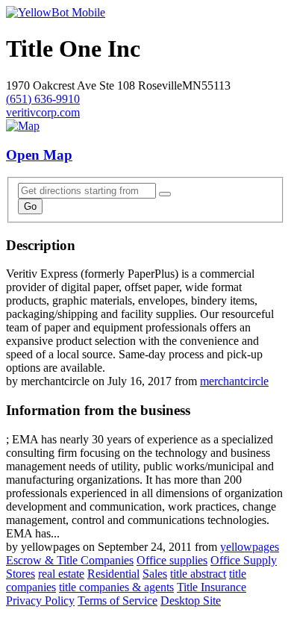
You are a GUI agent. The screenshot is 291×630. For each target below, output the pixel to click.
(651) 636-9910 (43, 99)
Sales (155, 573)
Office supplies (172, 560)
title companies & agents (116, 587)
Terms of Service (117, 600)
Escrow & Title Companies (70, 560)
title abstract (198, 573)
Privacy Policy (40, 600)
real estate (61, 573)
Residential (113, 573)
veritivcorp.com (43, 112)
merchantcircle (234, 381)
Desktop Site (190, 600)
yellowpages (249, 546)
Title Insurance (211, 587)
